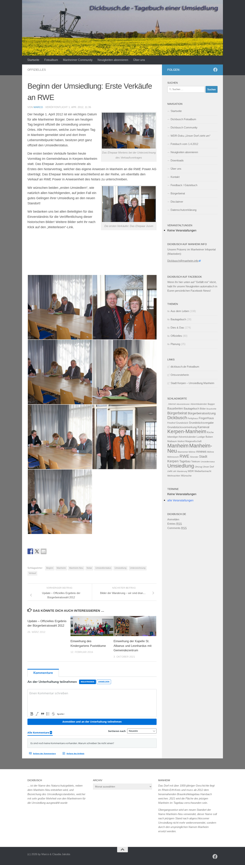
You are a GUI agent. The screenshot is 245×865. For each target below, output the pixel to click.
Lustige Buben (205, 436)
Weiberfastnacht (202, 471)
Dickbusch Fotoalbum (183, 119)
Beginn (49, 568)
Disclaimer (177, 201)
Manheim (61, 568)
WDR (191, 471)
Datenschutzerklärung (183, 209)
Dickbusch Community (184, 127)
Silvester (194, 457)
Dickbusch (177, 417)
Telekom (195, 461)
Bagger (211, 404)
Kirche (210, 432)
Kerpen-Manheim (186, 431)
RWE (184, 456)
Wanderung (182, 471)
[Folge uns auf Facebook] (215, 70)
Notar (89, 568)
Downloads (177, 160)
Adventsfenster (183, 404)
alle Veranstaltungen (180, 500)
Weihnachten (173, 476)
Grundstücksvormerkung (182, 427)
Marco (38, 107)
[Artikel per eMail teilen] (43, 551)
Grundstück (182, 422)
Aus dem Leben (180, 311)
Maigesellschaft (193, 441)
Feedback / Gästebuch (184, 185)
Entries (174, 523)
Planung (175, 344)
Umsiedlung (120, 568)
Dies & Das (177, 327)
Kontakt (175, 176)
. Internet (171, 404)
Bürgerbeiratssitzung (202, 413)
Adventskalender (198, 404)
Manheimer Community (78, 59)
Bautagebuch (178, 319)
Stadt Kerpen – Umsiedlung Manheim (192, 383)
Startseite (33, 59)
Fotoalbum (51, 59)
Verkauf (32, 573)
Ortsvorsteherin (180, 374)
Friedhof (171, 423)
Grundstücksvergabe (201, 422)
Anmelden (173, 519)
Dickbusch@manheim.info (182, 260)
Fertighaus (193, 418)
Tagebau (184, 461)
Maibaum (172, 441)
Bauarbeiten (175, 408)
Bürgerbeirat (178, 193)
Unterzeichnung (137, 568)
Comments (177, 527)
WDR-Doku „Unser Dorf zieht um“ (190, 135)
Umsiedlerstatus (103, 568)
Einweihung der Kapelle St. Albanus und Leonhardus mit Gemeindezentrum (133, 645)
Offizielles (36, 69)
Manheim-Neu (76, 568)
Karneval (203, 427)
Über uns (139, 59)
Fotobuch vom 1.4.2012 (184, 143)
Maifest (181, 441)
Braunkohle (211, 409)
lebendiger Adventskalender (181, 436)
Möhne (210, 452)
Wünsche (186, 475)
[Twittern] (37, 551)
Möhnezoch (173, 457)
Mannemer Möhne (186, 452)
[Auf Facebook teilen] (30, 551)
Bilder (203, 408)
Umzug (198, 466)
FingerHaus (206, 418)
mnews (201, 451)
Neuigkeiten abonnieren (113, 59)
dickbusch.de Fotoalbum (185, 366)
